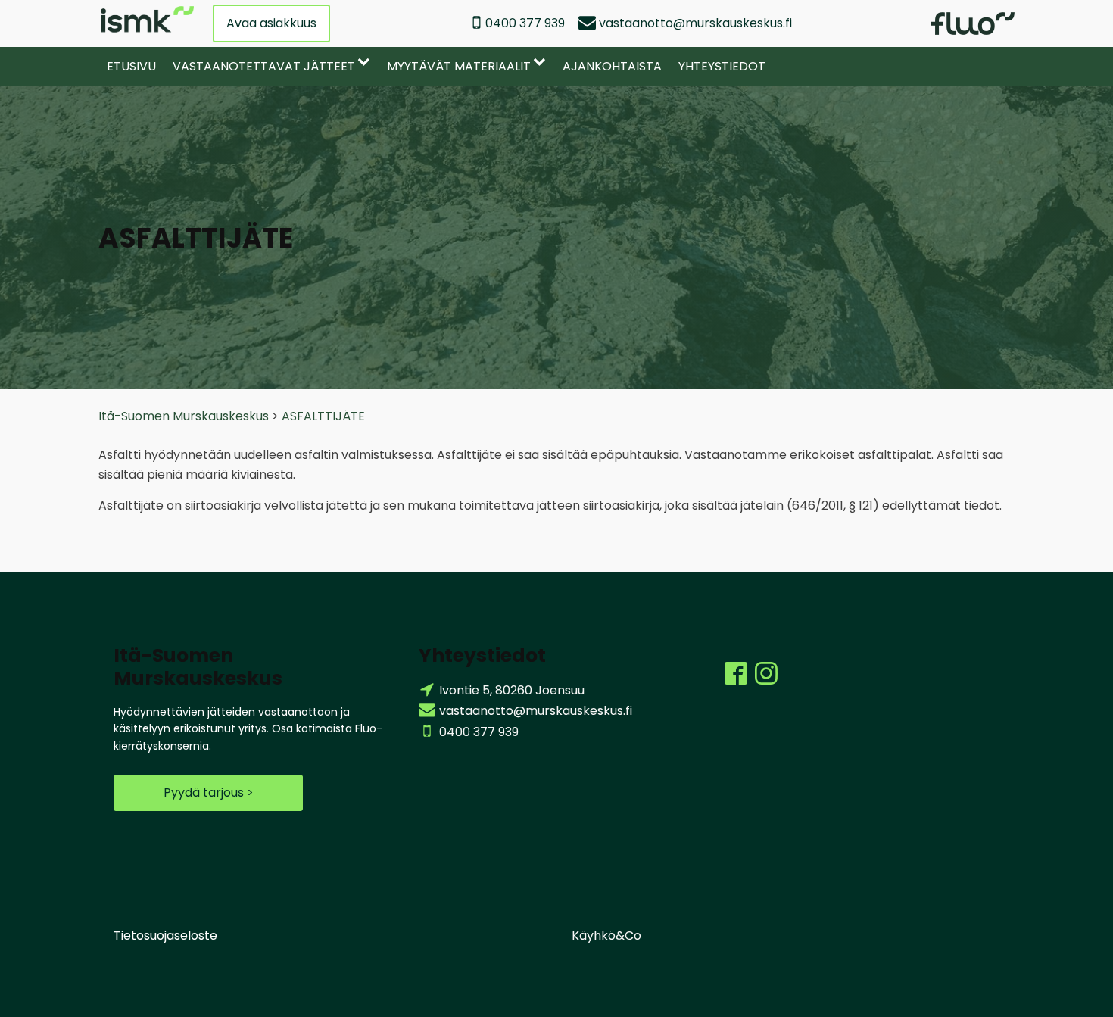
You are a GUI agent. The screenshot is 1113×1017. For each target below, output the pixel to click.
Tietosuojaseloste (165, 935)
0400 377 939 (525, 23)
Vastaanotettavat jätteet (264, 66)
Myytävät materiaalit (459, 66)
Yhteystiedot (721, 66)
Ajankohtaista (612, 66)
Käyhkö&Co (606, 935)
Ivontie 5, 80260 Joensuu (512, 690)
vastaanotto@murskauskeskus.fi (695, 23)
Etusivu (131, 66)
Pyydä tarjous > (209, 792)
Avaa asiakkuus (271, 23)
